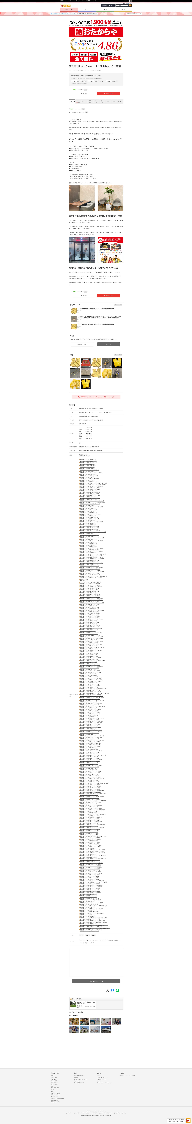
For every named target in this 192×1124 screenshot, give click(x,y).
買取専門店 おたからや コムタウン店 (89, 651)
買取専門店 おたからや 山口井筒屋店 (89, 656)
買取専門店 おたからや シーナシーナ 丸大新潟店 (91, 600)
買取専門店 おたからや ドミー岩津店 (89, 823)
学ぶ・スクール (54, 1082)
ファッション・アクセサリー (97, 81)
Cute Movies (76, 1080)
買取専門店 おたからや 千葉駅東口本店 (89, 573)
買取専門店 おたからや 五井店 (87, 480)
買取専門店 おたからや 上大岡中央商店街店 (90, 694)
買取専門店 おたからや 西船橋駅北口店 (89, 566)
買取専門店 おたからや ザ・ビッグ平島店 (90, 724)
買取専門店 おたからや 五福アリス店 (89, 774)
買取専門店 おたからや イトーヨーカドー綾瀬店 (91, 540)
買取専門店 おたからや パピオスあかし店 (90, 713)
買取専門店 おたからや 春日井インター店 (90, 919)
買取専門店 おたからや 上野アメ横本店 (89, 535)
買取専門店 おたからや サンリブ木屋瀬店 (90, 888)
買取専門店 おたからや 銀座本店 (88, 523)
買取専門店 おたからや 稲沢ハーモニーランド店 (91, 908)
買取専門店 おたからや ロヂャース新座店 (90, 842)
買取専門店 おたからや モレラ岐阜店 (89, 653)
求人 (52, 1091)
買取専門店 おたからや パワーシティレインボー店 (92, 501)
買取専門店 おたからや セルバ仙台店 (89, 669)
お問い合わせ (94, 1113)
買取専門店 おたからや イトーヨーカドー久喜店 (91, 506)
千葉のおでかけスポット (102, 1079)
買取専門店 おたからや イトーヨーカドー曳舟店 (91, 637)
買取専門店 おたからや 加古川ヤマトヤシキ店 (91, 628)
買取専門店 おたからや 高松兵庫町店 (89, 648)
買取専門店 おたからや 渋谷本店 (88, 524)
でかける (105, 9)
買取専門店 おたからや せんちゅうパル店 (90, 860)
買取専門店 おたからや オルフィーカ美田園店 (91, 805)
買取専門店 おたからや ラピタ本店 (88, 804)
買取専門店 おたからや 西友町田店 (88, 640)
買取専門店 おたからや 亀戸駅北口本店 (89, 626)
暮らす (87, 9)
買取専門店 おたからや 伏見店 (87, 910)
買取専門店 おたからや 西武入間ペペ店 (89, 931)
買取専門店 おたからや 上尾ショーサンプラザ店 (91, 563)
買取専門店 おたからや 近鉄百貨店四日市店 (90, 892)
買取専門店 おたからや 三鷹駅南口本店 (89, 607)
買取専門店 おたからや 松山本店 (88, 734)
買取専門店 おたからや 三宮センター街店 (90, 495)
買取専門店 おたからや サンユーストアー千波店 (91, 903)
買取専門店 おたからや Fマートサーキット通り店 (92, 736)
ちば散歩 (76, 1077)
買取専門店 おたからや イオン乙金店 (89, 832)
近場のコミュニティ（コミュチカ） (127, 1075)
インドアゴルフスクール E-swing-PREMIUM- (91, 582)
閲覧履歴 (105, 5)
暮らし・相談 (54, 1080)
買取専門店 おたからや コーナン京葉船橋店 (90, 746)
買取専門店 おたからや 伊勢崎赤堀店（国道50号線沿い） (93, 922)
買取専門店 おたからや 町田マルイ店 (89, 768)
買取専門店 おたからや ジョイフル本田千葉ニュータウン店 (94, 783)
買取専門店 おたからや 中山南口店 (88, 468)
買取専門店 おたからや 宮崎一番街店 (89, 687)
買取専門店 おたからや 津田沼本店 (88, 812)
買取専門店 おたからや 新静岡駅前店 (89, 840)
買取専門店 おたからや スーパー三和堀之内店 (91, 737)
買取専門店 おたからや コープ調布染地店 (90, 665)
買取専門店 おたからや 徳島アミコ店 (89, 629)
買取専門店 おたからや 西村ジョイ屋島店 (90, 815)
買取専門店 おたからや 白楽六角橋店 (89, 764)
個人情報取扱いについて (79, 1113)
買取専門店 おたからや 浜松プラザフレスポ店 (91, 730)
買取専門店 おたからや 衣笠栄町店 (88, 474)
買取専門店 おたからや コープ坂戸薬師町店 (90, 744)
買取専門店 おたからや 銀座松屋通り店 (89, 470)
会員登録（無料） (82, 344)
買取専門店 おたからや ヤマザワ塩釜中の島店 (91, 926)
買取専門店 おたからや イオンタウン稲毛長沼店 (91, 666)
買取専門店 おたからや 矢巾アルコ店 (89, 806)
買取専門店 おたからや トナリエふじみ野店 (90, 771)
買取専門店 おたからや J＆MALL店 (88, 747)
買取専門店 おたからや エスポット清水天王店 (91, 817)
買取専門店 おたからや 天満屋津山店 (89, 634)
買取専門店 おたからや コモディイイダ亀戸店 (91, 765)
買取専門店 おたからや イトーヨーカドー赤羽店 (91, 641)
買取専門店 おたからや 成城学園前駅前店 (90, 489)
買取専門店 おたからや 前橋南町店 (88, 520)
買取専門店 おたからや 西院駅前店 (88, 552)
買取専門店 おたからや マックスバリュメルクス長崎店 (93, 532)
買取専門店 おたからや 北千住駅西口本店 (90, 594)
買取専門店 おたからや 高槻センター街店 (90, 787)
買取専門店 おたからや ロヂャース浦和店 (90, 829)
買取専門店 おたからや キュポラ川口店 (89, 526)
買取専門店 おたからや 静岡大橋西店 (89, 517)
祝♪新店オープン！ (55, 1096)
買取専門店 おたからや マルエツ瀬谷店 (89, 588)
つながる (123, 9)
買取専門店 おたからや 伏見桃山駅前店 (89, 601)
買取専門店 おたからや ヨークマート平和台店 (91, 845)
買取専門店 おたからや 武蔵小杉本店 (89, 749)
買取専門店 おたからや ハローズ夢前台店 (90, 789)
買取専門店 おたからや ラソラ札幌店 (89, 645)
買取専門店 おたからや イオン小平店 (89, 663)
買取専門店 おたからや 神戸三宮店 (88, 894)
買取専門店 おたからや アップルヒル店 (89, 889)
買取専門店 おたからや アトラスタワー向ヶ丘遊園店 (92, 502)
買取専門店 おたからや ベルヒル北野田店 (90, 685)
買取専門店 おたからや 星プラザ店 (88, 620)
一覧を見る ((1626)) (118, 304)
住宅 (52, 1086)
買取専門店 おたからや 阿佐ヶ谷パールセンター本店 (92, 647)
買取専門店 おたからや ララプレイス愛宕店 (90, 786)
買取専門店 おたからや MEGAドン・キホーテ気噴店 (92, 849)
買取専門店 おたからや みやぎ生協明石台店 (90, 792)
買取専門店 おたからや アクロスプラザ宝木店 (91, 886)
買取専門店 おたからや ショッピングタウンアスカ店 (92, 706)
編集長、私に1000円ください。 (81, 1079)
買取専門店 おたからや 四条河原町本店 (89, 560)
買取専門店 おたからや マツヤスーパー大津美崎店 (92, 796)
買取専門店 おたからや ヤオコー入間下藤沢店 (91, 678)
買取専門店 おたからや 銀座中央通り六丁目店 (91, 650)
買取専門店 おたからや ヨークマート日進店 (90, 864)
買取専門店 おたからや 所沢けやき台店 (89, 481)
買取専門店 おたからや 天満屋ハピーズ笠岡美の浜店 (92, 920)
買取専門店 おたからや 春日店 (87, 907)
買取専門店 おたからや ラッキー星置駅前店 (90, 777)
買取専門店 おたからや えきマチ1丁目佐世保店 (91, 885)
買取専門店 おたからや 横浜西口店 (88, 542)
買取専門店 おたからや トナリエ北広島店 (90, 761)
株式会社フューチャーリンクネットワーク (97, 1111)
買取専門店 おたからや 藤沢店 (87, 477)
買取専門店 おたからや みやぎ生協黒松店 (90, 699)
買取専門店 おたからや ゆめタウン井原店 (90, 772)
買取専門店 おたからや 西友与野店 (88, 499)
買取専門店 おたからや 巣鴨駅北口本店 (89, 549)
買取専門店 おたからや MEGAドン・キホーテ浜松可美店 (93, 917)
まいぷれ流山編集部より (79, 1075)
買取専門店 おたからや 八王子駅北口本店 (90, 574)
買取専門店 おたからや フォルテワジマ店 (90, 690)
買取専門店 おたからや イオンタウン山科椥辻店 (91, 863)
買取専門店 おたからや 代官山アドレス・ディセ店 (92, 718)
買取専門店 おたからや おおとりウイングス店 (91, 731)
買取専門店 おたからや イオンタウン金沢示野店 (91, 721)
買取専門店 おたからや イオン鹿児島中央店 (90, 570)
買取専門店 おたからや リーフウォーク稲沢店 (91, 929)
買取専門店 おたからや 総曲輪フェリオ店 (90, 635)
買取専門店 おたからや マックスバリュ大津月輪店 (92, 827)
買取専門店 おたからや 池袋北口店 (88, 461)
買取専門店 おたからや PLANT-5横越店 (89, 911)
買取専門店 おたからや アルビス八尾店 (89, 843)
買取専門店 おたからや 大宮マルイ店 (89, 725)
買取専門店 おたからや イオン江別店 (89, 835)
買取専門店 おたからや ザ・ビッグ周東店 (90, 784)
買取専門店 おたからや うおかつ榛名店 (89, 775)
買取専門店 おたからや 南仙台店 (88, 923)
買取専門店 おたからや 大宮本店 (88, 592)
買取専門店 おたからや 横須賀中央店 (89, 476)
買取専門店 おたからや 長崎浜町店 (88, 861)
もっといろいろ (112, 81)
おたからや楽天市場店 (84, 455)
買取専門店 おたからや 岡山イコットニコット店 (91, 681)
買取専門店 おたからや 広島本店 (88, 728)
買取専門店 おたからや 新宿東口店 (88, 512)
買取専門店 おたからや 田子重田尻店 (89, 780)
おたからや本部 (84, 579)
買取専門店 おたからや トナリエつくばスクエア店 (92, 700)
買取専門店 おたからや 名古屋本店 (88, 702)
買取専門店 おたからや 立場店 (87, 467)
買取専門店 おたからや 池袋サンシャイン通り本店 (92, 558)
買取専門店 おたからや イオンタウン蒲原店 (90, 709)
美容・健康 (53, 1079)
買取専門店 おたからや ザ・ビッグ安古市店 (90, 883)
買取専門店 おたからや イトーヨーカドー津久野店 (92, 571)
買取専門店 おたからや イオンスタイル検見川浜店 (92, 880)
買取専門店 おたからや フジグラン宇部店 (90, 670)
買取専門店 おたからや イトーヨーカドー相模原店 (92, 697)
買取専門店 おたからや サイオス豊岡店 (89, 877)
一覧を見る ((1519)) (118, 354)
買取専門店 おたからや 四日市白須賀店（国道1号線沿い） (94, 925)
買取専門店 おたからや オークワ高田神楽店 (90, 799)
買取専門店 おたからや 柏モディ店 (88, 539)
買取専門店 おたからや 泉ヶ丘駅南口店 (89, 705)
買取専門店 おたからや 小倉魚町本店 (89, 561)
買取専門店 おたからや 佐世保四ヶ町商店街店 (91, 586)
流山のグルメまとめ (55, 1095)
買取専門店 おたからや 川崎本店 (88, 673)
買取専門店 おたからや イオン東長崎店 (89, 833)
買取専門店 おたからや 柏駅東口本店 (89, 659)
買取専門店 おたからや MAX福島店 (88, 675)
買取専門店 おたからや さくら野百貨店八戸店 (91, 632)
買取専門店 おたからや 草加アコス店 (89, 496)
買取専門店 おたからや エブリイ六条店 (89, 830)
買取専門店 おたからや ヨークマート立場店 (90, 846)
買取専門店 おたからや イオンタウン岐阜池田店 (91, 696)
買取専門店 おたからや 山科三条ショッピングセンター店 (93, 858)
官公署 (52, 1089)
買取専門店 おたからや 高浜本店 (88, 848)
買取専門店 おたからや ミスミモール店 (89, 798)
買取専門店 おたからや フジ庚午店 (88, 707)
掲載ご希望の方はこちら (96, 981)
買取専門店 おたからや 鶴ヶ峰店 (88, 465)
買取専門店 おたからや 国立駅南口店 (89, 716)
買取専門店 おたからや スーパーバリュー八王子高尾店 (93, 801)
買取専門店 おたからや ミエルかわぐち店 (90, 498)
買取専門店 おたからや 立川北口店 (88, 509)
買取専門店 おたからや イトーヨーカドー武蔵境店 (92, 548)
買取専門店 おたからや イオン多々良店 (89, 684)
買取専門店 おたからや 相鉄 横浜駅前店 (89, 478)
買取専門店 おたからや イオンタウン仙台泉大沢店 (92, 790)
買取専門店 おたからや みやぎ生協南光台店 (90, 743)
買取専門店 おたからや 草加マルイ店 (89, 753)
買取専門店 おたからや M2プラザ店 (88, 662)
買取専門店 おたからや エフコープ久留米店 (90, 871)
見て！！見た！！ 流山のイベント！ (105, 1082)
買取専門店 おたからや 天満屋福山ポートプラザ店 (92, 851)
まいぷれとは (68, 1113)
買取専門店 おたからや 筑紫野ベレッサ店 (90, 870)
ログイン (112, 5)
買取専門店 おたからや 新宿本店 (88, 511)
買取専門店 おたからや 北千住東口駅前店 (90, 487)
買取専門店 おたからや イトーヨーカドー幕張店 (91, 567)
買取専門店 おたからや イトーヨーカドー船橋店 (91, 638)
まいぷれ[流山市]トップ (56, 13)
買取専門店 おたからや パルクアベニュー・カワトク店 (93, 855)
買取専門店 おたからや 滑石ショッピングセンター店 (92, 660)
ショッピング (72, 13)
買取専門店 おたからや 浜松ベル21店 (89, 654)
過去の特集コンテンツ (79, 1082)
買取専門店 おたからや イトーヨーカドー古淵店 (91, 521)
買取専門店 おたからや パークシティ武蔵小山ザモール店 (93, 483)
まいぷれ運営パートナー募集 (120, 1113)
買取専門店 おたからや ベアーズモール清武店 (91, 759)
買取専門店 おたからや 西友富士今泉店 (89, 622)
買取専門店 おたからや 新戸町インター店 (90, 898)
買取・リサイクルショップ (79, 81)
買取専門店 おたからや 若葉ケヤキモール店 (90, 691)
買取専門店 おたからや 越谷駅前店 (88, 508)
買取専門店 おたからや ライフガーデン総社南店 (91, 551)
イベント (99, 1075)
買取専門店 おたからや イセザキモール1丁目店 (91, 473)
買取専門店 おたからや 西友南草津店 (89, 682)
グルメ (52, 1075)
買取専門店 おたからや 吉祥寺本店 (88, 546)
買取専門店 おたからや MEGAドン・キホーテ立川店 (92, 852)
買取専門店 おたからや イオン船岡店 (89, 589)
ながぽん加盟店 (54, 1100)
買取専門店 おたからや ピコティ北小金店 (90, 597)
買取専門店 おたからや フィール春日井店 (90, 625)
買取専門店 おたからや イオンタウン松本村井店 (91, 598)
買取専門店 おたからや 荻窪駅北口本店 (89, 733)
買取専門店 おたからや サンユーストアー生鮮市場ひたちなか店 (95, 928)
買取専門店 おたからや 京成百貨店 (88, 895)
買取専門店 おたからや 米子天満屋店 (89, 642)
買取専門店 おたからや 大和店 (87, 464)
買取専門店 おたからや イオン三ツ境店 (89, 527)
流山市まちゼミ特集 (55, 1101)
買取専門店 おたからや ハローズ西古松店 (90, 818)
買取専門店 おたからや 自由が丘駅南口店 (90, 569)
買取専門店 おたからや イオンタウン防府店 (90, 727)
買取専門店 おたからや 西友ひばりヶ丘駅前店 (91, 577)
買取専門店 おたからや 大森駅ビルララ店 (90, 504)
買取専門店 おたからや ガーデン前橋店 (89, 758)
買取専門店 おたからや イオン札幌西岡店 (90, 838)
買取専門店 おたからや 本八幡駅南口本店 (90, 492)
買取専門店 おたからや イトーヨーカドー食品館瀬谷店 (93, 814)
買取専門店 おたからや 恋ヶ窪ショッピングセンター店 (93, 755)
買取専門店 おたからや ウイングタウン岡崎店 (91, 703)
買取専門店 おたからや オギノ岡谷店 (89, 826)
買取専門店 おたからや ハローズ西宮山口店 (90, 657)
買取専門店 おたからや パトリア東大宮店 (90, 617)
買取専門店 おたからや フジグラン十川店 (90, 518)
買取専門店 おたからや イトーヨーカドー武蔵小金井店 (93, 554)
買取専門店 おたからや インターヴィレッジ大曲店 (92, 603)
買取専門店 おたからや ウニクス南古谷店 (90, 719)
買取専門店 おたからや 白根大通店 (88, 857)
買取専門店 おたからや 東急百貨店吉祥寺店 (90, 900)
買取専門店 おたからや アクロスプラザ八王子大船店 (92, 824)
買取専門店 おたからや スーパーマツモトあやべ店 (92, 778)
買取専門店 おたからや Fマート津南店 (89, 795)
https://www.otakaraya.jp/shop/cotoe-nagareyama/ (91, 450)
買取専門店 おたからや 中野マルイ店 (89, 529)
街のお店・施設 (69, 9)
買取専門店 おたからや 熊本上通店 (88, 854)
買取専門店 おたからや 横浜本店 (88, 459)
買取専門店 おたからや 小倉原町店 (88, 623)
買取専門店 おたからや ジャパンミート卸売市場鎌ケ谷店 (93, 905)
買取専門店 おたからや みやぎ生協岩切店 (90, 741)
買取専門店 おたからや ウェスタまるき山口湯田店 (92, 913)
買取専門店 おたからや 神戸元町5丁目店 (89, 604)
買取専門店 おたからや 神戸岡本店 (88, 605)
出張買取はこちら (83, 454)
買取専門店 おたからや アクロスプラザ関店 (90, 802)
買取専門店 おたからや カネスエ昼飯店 (89, 668)
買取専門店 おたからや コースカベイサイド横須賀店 (92, 809)
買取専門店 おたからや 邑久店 (87, 914)
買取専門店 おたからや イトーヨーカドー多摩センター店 (93, 576)
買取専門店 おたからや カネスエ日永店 (89, 614)
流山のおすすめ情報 (55, 1093)
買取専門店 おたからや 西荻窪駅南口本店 (90, 613)
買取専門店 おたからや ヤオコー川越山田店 (90, 839)
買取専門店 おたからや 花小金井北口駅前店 (90, 583)
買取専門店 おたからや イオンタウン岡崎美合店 (91, 486)
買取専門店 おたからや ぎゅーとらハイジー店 (91, 750)
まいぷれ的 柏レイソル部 (102, 1077)
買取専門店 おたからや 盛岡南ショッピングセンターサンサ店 (94, 693)
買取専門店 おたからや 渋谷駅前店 (88, 897)
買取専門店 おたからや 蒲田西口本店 (89, 564)
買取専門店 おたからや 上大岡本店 (88, 462)
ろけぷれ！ (99, 1080)
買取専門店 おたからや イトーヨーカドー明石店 (91, 619)
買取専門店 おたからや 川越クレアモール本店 (91, 555)
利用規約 (87, 1113)
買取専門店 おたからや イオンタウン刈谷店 (90, 672)
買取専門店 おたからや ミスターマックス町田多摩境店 (93, 484)
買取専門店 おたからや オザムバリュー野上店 (91, 873)
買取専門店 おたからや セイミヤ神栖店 (89, 767)
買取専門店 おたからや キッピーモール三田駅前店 (92, 610)
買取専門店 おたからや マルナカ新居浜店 (90, 585)
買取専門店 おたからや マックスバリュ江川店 (91, 811)
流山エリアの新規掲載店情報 (57, 1098)
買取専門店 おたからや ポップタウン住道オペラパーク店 (93, 688)
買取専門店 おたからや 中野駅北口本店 (89, 591)
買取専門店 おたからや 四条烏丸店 (88, 533)
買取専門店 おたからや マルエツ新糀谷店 (90, 530)
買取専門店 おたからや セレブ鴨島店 (89, 756)
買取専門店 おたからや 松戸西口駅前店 (89, 493)
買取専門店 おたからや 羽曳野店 (88, 901)
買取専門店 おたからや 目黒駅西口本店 (89, 611)
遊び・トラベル (54, 1084)
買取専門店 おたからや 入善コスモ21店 (89, 739)
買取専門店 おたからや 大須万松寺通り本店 (90, 595)
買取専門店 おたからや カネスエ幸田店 (89, 710)
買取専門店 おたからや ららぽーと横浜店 (90, 891)
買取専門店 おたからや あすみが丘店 (89, 904)
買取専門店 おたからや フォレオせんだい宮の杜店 (92, 740)
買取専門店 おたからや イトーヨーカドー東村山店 (92, 538)
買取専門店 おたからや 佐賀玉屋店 (88, 769)
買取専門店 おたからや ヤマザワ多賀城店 (90, 869)
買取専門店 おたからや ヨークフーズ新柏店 (90, 866)
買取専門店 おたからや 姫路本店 (88, 536)
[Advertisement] (96, 1052)
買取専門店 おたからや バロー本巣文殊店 (90, 874)
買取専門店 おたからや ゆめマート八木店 (90, 781)
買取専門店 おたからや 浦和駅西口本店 (89, 608)
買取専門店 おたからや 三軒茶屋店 (88, 490)
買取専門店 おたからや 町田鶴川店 (88, 543)
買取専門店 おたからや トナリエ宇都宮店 (90, 616)
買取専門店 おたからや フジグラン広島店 (90, 712)
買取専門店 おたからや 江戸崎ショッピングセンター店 (93, 793)
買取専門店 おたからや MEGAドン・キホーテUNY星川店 (93, 882)
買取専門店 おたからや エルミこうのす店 (90, 762)
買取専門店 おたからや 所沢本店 (88, 545)
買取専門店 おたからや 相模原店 (88, 515)
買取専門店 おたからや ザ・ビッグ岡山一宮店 (91, 722)
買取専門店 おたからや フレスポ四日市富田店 (91, 821)
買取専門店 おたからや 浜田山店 (88, 505)
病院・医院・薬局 (55, 1087)
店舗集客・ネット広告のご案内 (134, 13)
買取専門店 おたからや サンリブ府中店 (89, 752)
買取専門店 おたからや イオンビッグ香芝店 (90, 514)
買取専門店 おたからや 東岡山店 (88, 916)
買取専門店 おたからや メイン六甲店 (89, 676)
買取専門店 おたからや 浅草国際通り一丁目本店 (91, 557)
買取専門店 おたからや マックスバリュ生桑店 (91, 679)
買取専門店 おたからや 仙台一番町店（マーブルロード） (93, 836)
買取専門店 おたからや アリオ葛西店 (89, 715)
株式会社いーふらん (85, 580)
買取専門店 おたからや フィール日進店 (89, 820)
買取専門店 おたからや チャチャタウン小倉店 (91, 644)
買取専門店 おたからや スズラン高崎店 (89, 879)
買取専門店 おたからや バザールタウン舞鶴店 (91, 808)
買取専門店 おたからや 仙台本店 (88, 631)
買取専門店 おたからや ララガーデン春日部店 (91, 867)
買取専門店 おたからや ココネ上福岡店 (89, 876)
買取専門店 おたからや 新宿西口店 (88, 471)
